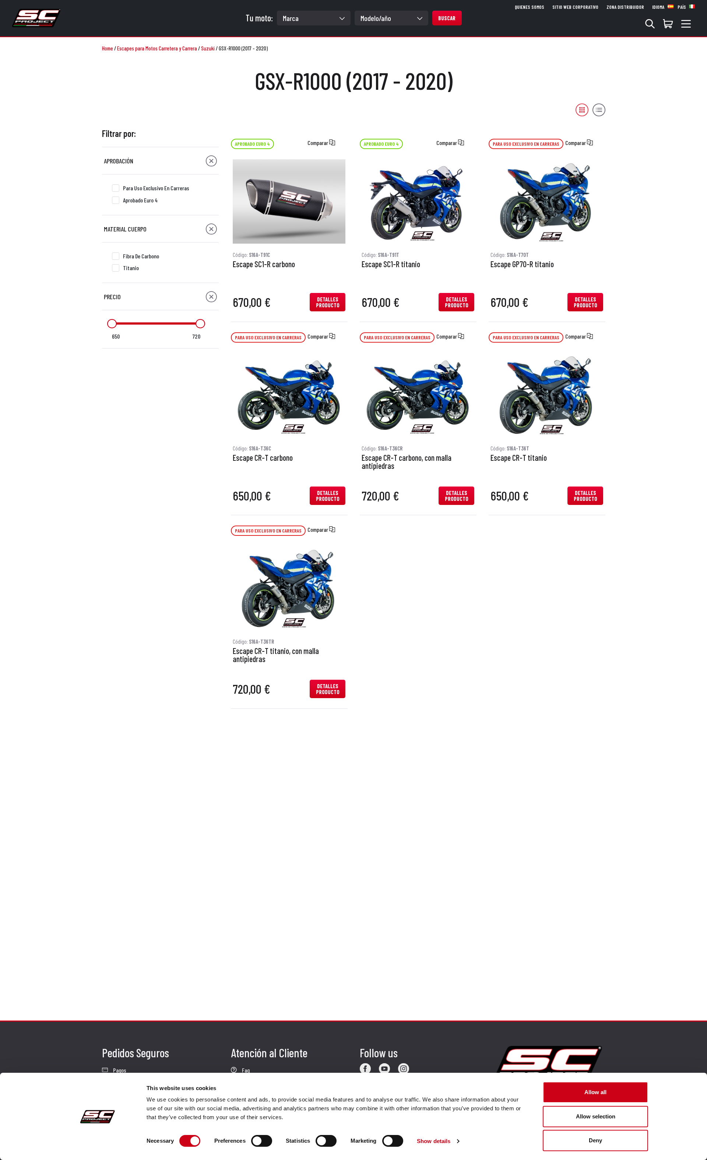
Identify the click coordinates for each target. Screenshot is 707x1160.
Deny (595, 1140)
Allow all (595, 1092)
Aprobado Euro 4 (140, 200)
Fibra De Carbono (141, 255)
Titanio (131, 267)
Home (107, 48)
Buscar (446, 18)
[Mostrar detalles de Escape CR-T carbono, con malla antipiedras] (418, 395)
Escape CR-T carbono (263, 457)
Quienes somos (529, 7)
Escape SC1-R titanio (391, 264)
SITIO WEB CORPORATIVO (575, 7)
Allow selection (595, 1116)
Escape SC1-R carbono (264, 264)
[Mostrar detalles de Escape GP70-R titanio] (546, 201)
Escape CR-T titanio (518, 457)
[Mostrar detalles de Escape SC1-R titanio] (418, 201)
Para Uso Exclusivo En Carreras (156, 187)
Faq (245, 1070)
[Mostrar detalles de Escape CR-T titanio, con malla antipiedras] (289, 588)
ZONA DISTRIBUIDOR (625, 7)
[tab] (160, 160)
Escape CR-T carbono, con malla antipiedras (406, 461)
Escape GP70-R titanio (522, 264)
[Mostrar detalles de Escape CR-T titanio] (546, 395)
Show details (433, 1141)
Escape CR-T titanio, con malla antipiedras (276, 655)
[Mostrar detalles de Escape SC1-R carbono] (289, 201)
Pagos (119, 1070)
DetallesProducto (328, 302)
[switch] (261, 1141)
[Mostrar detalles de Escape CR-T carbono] (289, 395)
